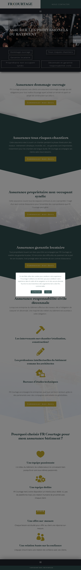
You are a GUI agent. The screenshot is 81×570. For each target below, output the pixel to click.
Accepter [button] (48, 292)
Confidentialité (36, 292)
